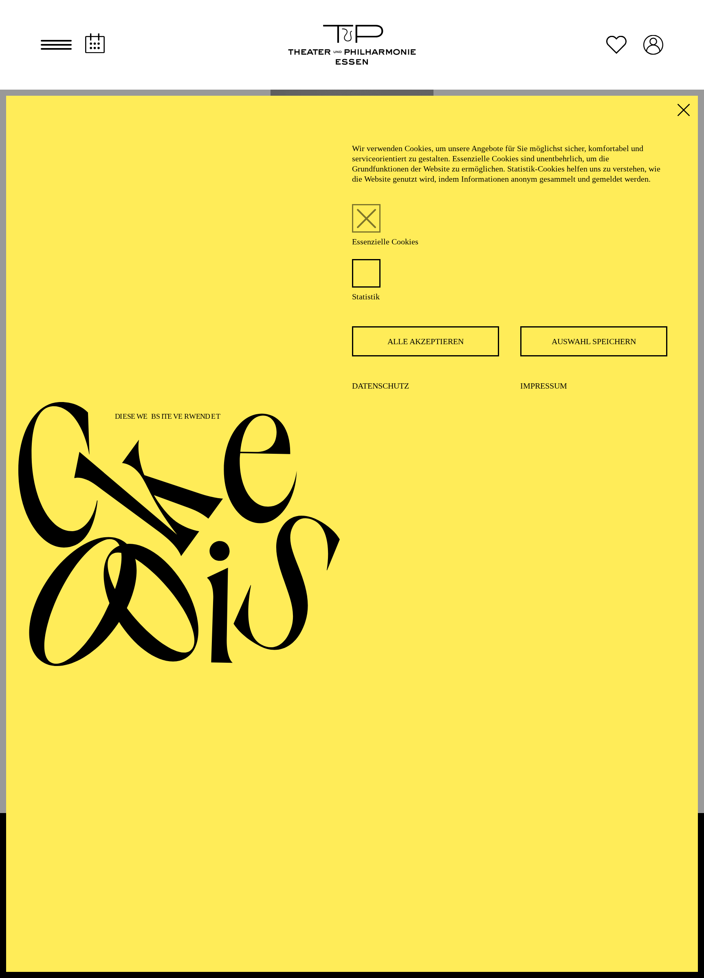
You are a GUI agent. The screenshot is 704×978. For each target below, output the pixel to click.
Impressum (543, 385)
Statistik (366, 296)
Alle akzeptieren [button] (425, 341)
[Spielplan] (95, 43)
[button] (56, 44)
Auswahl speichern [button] (594, 341)
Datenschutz (380, 385)
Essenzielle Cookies (385, 241)
